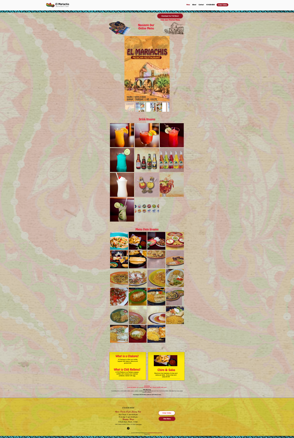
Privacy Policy (147, 434)
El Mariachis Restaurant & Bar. (155, 432)
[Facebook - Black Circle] (128, 428)
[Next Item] (167, 68)
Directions (138, 424)
